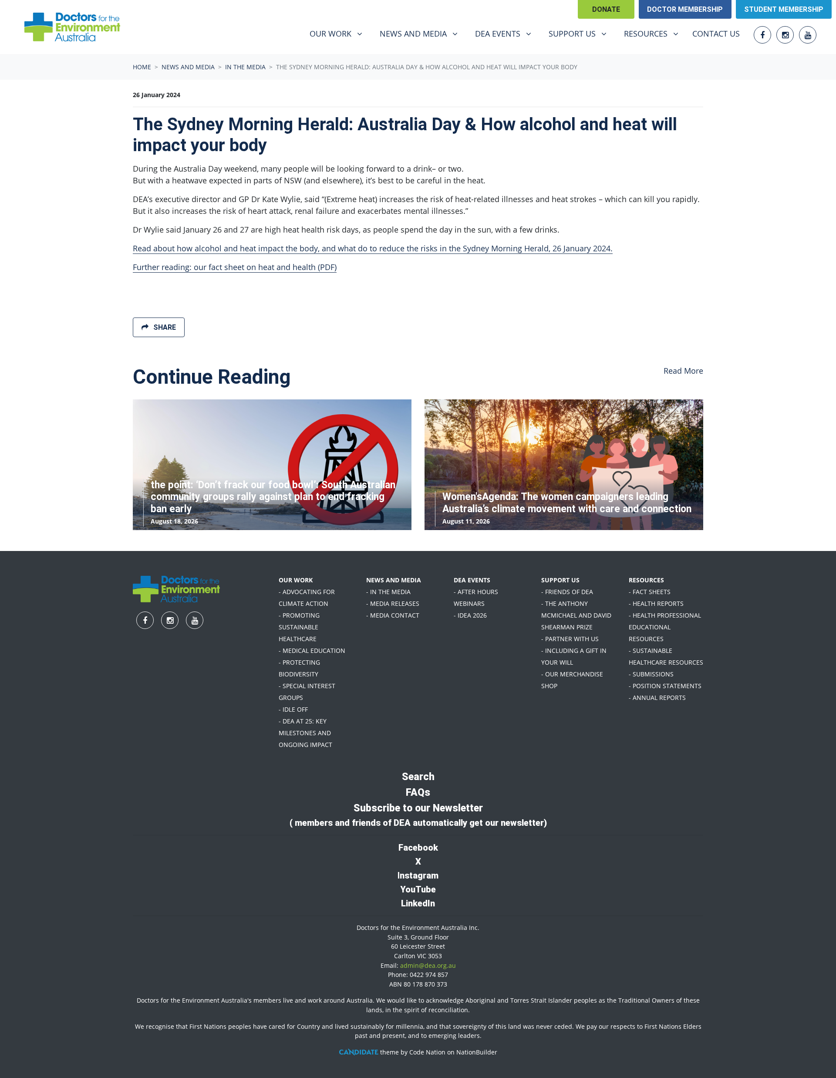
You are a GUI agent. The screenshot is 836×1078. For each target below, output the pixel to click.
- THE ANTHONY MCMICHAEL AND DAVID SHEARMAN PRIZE (576, 615)
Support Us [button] (581, 33)
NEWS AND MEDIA (393, 580)
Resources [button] (654, 33)
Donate (606, 9)
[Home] (72, 27)
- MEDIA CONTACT (392, 615)
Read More (683, 370)
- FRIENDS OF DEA (567, 592)
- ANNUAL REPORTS (657, 697)
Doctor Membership (685, 9)
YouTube (418, 889)
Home (142, 67)
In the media (245, 67)
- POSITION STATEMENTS (665, 686)
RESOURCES (646, 580)
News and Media (188, 67)
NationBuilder (476, 1052)
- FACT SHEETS (650, 592)
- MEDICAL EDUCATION (312, 650)
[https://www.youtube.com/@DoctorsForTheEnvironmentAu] (807, 35)
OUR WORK (296, 580)
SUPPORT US (560, 580)
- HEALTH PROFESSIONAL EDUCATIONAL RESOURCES (665, 627)
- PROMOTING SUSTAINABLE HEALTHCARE (299, 627)
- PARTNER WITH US (570, 639)
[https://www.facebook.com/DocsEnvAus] (762, 35)
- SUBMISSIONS (651, 674)
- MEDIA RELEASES (392, 603)
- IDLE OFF (293, 709)
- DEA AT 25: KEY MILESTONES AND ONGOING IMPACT (305, 733)
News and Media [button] (422, 33)
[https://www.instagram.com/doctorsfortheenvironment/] (785, 35)
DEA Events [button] (506, 33)
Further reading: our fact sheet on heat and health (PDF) (235, 267)
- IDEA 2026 (470, 615)
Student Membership (783, 9)
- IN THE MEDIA (388, 592)
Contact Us (716, 33)
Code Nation (427, 1052)
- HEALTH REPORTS (656, 603)
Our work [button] (339, 33)
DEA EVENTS (472, 580)
